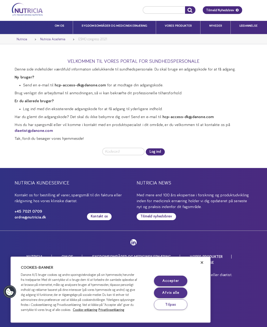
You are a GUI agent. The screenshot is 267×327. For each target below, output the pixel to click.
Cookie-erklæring (85, 310)
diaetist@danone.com (34, 131)
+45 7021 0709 (28, 211)
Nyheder (215, 25)
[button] (9, 291)
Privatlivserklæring (111, 310)
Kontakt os (99, 216)
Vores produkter (178, 25)
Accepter (170, 281)
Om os (59, 25)
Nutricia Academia (52, 39)
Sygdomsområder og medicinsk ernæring (114, 25)
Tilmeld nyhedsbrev (156, 216)
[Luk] (202, 262)
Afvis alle (170, 293)
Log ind (155, 152)
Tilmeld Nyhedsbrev (220, 10)
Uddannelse (248, 25)
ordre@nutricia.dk (30, 217)
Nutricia (22, 39)
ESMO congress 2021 (92, 39)
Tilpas (170, 304)
